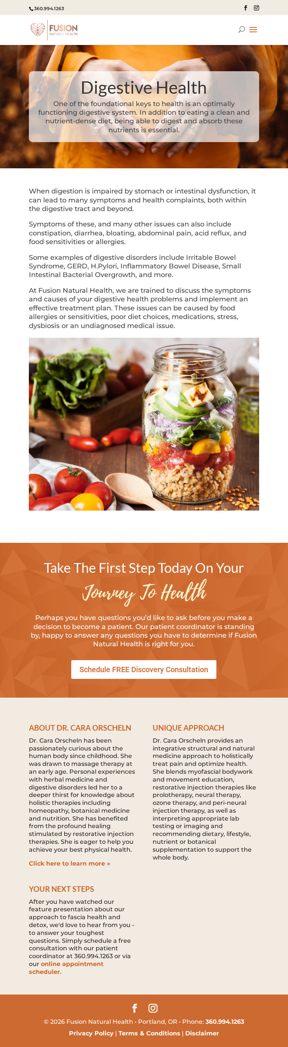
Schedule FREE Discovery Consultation (144, 669)
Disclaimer (202, 1033)
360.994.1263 (49, 8)
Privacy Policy (91, 1033)
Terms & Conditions (149, 1033)
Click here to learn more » (69, 863)
